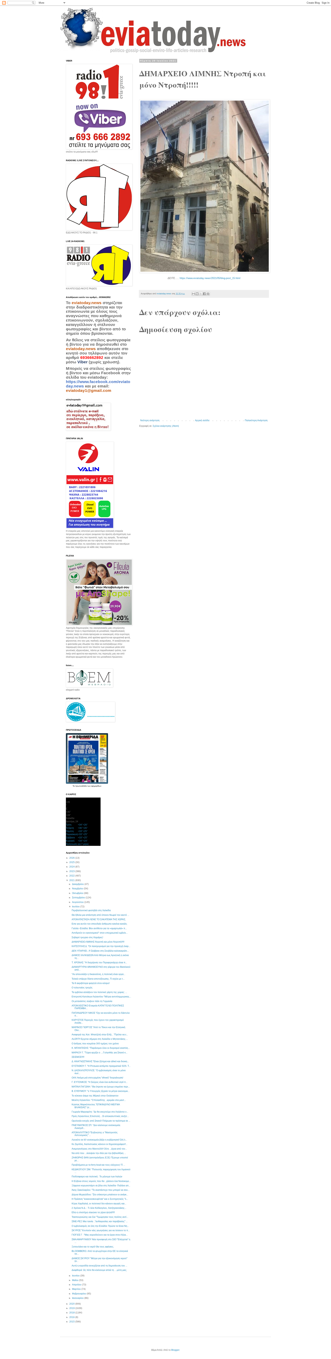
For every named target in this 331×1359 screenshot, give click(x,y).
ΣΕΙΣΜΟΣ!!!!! (78, 1057)
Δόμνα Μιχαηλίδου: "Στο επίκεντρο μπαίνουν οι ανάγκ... (100, 1194)
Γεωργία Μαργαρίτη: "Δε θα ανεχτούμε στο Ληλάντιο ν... (100, 1111)
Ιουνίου (76, 1275)
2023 (72, 871)
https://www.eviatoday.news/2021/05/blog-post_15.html (210, 278)
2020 (72, 1303)
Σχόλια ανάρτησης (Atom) (166, 426)
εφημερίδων (96, 786)
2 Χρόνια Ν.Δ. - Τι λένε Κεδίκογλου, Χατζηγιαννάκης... (99, 1208)
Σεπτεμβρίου (79, 897)
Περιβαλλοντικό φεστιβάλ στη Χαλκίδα (91, 910)
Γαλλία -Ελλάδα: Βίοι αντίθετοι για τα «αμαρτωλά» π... (99, 928)
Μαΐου (75, 1280)
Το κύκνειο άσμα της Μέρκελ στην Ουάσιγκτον (95, 1095)
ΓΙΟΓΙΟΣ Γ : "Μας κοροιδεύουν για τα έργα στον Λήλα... (100, 1234)
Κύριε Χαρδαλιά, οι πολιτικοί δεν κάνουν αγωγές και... (99, 1203)
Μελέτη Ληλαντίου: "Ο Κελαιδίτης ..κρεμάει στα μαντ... (99, 1100)
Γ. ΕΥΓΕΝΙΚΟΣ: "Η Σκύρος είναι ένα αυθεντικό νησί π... (99, 1082)
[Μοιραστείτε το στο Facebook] (204, 294)
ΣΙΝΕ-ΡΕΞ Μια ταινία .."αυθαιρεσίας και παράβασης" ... (100, 1221)
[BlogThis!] (197, 294)
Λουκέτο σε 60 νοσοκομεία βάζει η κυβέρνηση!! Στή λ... (99, 1139)
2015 (72, 1321)
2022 (72, 875)
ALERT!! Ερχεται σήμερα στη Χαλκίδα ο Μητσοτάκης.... (100, 1039)
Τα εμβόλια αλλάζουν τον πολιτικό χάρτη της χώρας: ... (99, 992)
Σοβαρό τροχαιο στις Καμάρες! (87, 937)
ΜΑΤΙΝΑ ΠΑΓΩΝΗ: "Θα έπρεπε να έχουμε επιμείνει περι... (101, 1086)
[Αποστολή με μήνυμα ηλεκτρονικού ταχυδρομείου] (193, 294)
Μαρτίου (76, 1289)
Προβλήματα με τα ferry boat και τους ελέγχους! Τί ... (98, 1165)
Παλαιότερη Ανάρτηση (256, 420)
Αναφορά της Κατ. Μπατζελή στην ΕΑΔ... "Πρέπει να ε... (100, 1034)
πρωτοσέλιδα (81, 786)
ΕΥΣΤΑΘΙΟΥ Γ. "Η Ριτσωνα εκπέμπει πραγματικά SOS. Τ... (101, 1066)
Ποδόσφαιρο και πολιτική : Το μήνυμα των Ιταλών (97, 1176)
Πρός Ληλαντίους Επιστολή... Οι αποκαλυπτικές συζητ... (100, 1116)
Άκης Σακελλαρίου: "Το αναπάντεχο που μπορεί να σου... (100, 1190)
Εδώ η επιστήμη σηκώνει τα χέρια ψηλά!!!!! (93, 1212)
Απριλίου (77, 1284)
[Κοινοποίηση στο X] (201, 294)
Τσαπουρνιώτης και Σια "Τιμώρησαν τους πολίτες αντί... (100, 1217)
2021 (72, 880)
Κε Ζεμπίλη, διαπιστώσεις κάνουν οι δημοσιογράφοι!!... (99, 1144)
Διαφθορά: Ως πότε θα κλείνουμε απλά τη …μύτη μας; (99, 1270)
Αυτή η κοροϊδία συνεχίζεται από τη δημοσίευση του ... (99, 1265)
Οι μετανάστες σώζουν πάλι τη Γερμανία (92, 1001)
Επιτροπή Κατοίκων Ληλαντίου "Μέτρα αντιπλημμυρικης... (101, 996)
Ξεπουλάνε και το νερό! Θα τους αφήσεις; (93, 1246)
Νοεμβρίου (78, 888)
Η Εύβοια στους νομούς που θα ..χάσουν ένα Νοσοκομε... (101, 1181)
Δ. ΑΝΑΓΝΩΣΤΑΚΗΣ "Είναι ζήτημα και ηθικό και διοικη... (100, 1061)
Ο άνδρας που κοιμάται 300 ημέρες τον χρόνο (95, 1043)
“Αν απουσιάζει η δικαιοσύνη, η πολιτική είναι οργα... (98, 974)
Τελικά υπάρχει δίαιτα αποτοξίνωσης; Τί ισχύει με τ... (98, 978)
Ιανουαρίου (78, 1298)
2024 (72, 866)
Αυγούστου (78, 902)
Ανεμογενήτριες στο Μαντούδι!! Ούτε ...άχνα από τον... (99, 1148)
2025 (72, 862)
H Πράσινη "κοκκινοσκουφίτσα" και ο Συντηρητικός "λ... (100, 1199)
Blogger (175, 1350)
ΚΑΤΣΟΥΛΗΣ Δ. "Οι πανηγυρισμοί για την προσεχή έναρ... (101, 946)
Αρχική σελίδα (202, 420)
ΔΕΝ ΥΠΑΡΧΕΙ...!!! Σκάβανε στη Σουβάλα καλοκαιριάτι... (100, 950)
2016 (72, 1317)
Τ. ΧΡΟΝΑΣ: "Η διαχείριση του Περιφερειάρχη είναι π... (99, 962)
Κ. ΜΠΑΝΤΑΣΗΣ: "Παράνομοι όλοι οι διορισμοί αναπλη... (101, 1048)
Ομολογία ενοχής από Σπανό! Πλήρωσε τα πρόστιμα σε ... (101, 1120)
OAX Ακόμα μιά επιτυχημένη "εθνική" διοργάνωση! (97, 1077)
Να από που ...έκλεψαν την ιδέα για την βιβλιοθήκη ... (99, 1153)
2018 (72, 1312)
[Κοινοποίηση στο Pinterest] (208, 294)
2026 (72, 858)
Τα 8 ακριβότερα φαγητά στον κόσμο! (91, 983)
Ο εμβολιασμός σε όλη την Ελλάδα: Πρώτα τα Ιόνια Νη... (100, 1226)
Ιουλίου (76, 906)
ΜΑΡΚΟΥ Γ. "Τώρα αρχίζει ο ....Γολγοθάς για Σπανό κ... (99, 1052)
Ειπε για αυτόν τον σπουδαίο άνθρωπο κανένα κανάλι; (99, 923)
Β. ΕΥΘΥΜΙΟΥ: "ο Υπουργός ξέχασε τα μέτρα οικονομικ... (100, 1091)
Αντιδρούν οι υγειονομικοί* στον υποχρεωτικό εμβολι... (100, 932)
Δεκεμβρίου (78, 884)
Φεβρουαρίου (79, 1293)
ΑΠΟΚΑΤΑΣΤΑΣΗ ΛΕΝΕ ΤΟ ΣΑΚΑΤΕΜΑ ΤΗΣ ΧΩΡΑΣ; (99, 919)
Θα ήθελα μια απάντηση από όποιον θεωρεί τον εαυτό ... (100, 915)
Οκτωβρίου (78, 893)
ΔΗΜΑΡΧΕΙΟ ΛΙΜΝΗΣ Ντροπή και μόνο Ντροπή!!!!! (98, 941)
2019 (72, 1308)
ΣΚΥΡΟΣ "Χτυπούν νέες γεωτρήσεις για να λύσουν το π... (101, 1230)
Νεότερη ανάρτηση (150, 420)
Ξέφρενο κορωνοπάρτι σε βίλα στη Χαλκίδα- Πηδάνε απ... (101, 1185)
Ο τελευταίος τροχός (82, 987)
